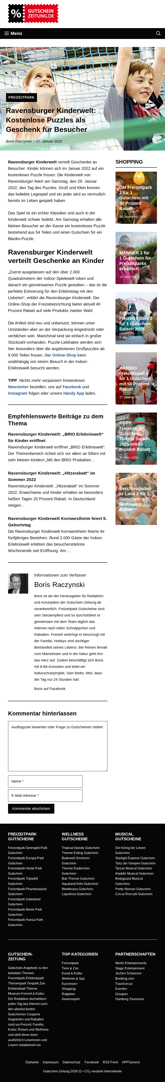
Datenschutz (71, 1062)
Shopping (69, 988)
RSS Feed (110, 1062)
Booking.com (124, 978)
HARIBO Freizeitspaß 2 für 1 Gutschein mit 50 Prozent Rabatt (135, 379)
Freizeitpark (70, 963)
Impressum (51, 1062)
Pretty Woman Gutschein (133, 889)
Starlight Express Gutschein (135, 858)
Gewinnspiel (71, 999)
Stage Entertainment (129, 968)
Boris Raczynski (19, 141)
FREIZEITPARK (21, 97)
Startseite (32, 1062)
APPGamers (131, 1062)
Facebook (72, 387)
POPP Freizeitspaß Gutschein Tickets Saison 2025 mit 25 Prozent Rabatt (134, 436)
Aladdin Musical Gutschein (134, 873)
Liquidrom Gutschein (76, 894)
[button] (158, 33)
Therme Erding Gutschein (80, 853)
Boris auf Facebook (49, 689)
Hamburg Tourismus (129, 999)
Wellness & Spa (73, 978)
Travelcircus (124, 983)
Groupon (121, 994)
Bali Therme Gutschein (78, 878)
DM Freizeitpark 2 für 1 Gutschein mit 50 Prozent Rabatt (135, 198)
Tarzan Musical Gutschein (133, 868)
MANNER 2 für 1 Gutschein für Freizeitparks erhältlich (135, 260)
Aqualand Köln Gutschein (80, 883)
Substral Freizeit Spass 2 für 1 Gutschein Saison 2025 (135, 321)
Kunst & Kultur (72, 973)
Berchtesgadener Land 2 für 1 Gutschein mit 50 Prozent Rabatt (135, 499)
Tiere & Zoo (70, 968)
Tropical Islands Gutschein (81, 848)
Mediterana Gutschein (77, 889)
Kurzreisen (69, 983)
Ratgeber (68, 994)
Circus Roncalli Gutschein (134, 894)
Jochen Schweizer (128, 973)
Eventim (121, 988)
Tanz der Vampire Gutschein (135, 863)
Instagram (17, 393)
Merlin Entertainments (130, 963)
